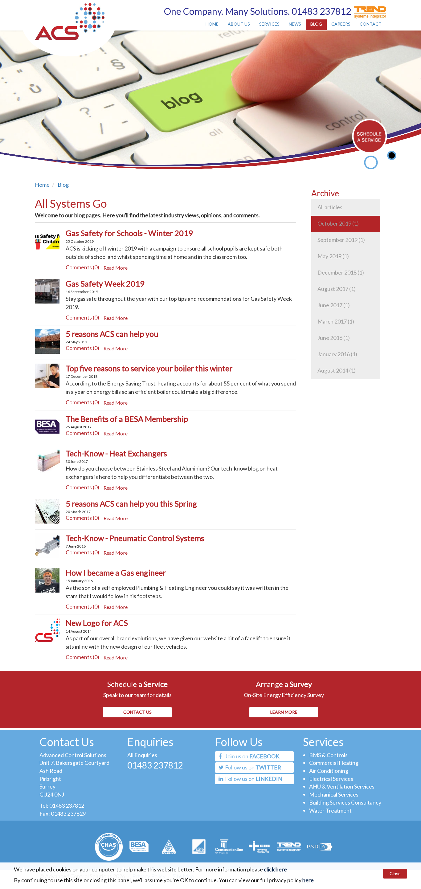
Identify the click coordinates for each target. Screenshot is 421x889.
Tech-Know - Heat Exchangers (116, 453)
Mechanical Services (333, 794)
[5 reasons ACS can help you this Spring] (47, 510)
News (295, 24)
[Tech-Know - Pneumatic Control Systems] (47, 545)
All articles (329, 207)
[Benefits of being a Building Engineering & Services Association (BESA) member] (47, 425)
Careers (340, 24)
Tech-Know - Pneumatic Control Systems (135, 538)
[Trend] (368, 9)
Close (395, 873)
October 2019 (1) (338, 223)
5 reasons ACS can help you (112, 333)
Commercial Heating (333, 762)
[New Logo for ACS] (47, 629)
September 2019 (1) (341, 239)
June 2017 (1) (333, 305)
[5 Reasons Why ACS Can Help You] (47, 340)
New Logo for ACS (97, 622)
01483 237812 (66, 805)
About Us (239, 24)
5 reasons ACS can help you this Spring (131, 503)
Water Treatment (330, 810)
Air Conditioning (328, 770)
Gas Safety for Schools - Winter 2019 (129, 233)
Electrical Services (331, 778)
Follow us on (252, 767)
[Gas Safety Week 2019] (47, 290)
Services (269, 24)
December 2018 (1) (340, 272)
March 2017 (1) (335, 321)
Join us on (251, 756)
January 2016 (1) (337, 354)
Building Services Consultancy (345, 802)
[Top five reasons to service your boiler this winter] (47, 375)
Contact (371, 24)
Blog (316, 24)
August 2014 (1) (336, 370)
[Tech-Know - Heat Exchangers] (47, 460)
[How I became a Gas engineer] (47, 579)
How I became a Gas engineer (116, 572)
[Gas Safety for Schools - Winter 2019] (47, 240)
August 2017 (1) (336, 288)
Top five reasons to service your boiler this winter (149, 368)
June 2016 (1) (333, 337)
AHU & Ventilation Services (341, 786)
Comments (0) (82, 267)
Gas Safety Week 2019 (105, 283)
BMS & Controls (328, 755)
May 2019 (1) (333, 256)
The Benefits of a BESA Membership (127, 418)
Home (212, 24)
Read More (116, 268)
